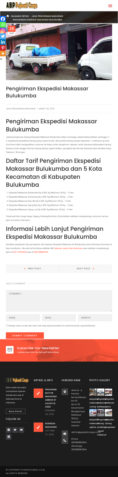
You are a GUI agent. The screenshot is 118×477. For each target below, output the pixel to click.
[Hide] (1, 59)
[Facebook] (3, 19)
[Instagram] (3, 30)
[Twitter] (3, 36)
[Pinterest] (3, 48)
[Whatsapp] (3, 25)
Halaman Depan (20, 16)
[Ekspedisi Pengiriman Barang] (22, 5)
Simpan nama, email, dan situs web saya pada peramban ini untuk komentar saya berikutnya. (51, 325)
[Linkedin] (3, 42)
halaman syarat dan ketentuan (68, 248)
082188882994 (41, 252)
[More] (3, 53)
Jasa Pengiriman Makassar (47, 16)
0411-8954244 (20, 252)
